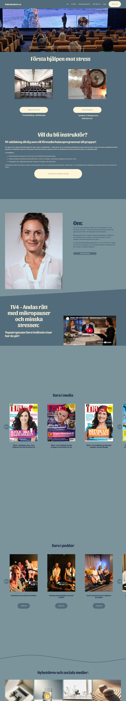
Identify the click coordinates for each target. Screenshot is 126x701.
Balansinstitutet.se (13, 4)
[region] (63, 427)
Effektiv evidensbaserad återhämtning (63, 47)
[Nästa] (119, 426)
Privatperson (87, 110)
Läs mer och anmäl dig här (58, 174)
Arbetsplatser (34, 110)
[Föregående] (6, 426)
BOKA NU (115, 4)
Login (104, 4)
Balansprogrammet (84, 4)
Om (68, 4)
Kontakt (73, 4)
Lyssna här (23, 606)
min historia (85, 254)
